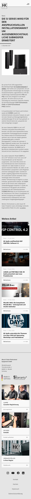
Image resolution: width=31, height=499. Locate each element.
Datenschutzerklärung (15, 494)
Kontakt (15, 479)
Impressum (15, 489)
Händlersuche (6, 465)
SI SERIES (23, 208)
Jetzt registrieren (7, 409)
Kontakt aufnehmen (8, 437)
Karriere (15, 484)
